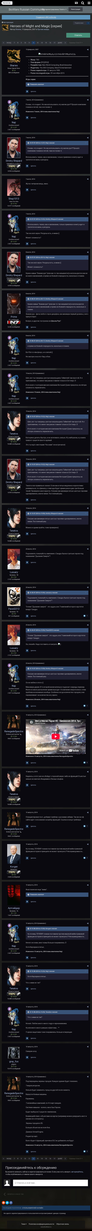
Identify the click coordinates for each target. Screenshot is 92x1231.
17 (54, 43)
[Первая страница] (3, 42)
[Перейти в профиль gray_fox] (14, 1053)
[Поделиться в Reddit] (3, 1202)
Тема (23, 1224)
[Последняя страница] (65, 42)
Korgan (14, 866)
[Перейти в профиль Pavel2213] (13, 596)
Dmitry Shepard (14, 160)
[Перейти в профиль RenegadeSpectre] (13, 722)
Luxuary (14, 572)
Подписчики (79, 23)
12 (33, 43)
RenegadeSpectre (13, 731)
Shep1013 (14, 198)
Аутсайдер (14, 908)
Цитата (33, 91)
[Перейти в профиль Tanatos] (13, 421)
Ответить (78, 35)
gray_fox (13, 1061)
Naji (14, 122)
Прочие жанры (43, 29)
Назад (9, 42)
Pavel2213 (13, 608)
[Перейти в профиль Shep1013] (13, 187)
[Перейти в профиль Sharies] (5, 27)
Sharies (18, 29)
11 (29, 43)
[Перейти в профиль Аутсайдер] (13, 895)
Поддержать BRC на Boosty (46, 17)
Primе (14, 316)
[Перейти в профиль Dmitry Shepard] (13, 148)
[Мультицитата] (27, 91)
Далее (60, 42)
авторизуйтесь (77, 1172)
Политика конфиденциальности (41, 1224)
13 (37, 43)
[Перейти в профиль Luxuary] (14, 559)
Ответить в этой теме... (26, 1183)
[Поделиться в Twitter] (7, 1202)
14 (42, 43)
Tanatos (14, 433)
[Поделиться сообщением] (87, 49)
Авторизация (8, 22)
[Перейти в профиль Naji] (13, 110)
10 (25, 43)
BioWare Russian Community (27, 9)
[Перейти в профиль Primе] (13, 304)
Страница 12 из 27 (75, 43)
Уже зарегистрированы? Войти (53, 9)
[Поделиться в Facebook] (11, 1202)
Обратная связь (62, 1224)
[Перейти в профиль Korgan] (13, 854)
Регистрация (75, 9)
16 (50, 43)
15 (46, 43)
